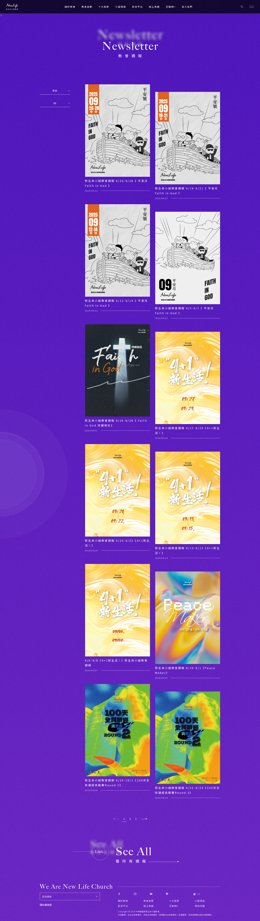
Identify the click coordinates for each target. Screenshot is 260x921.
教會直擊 (149, 900)
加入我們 (187, 6)
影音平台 (123, 905)
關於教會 (123, 900)
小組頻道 (120, 6)
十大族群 (174, 900)
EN (198, 894)
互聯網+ (171, 6)
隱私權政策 (46, 905)
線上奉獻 (149, 905)
